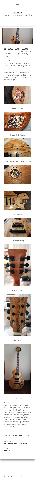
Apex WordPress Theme (11, 477)
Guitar (15, 435)
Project (28, 435)
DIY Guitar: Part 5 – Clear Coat (15, 444)
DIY (12, 435)
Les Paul (20, 435)
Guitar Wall (8, 450)
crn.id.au (17, 12)
